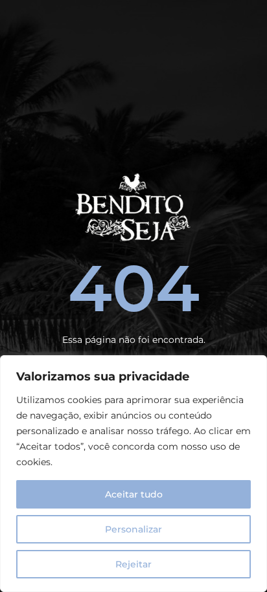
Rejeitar (133, 564)
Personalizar (133, 529)
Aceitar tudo (134, 494)
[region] (133, 473)
